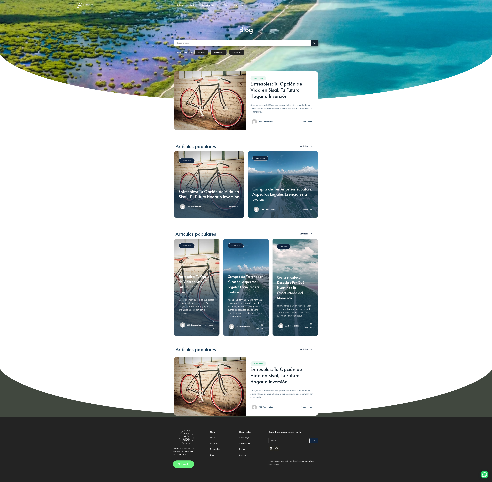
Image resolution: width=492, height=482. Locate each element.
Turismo (283, 246)
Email (271, 437)
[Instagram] (276, 448)
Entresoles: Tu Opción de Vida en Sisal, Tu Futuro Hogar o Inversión (276, 89)
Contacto (238, 5)
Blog (226, 5)
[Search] (314, 43)
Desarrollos (208, 5)
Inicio (180, 5)
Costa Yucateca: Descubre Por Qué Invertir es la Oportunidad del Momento (290, 287)
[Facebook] (271, 448)
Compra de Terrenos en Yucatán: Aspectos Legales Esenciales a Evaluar (282, 194)
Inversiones (258, 78)
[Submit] (313, 440)
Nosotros (192, 5)
